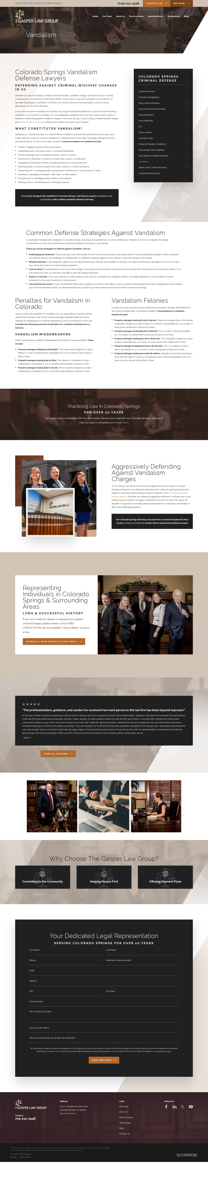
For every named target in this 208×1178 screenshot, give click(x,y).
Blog (121, 1128)
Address (33, 981)
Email (31, 971)
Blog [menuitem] (186, 16)
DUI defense (174, 493)
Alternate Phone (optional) (118, 960)
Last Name (111, 950)
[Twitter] (183, 1107)
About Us (123, 1112)
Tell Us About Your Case (40, 1012)
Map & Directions (68, 1113)
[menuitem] (163, 91)
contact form (121, 422)
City (31, 991)
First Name (34, 950)
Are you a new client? (39, 1028)
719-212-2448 (25, 1118)
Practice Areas (36, 1001)
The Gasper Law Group (33, 122)
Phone (32, 960)
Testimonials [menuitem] (173, 16)
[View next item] (37, 754)
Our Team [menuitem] (107, 16)
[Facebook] (166, 1107)
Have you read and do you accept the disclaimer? (52, 1038)
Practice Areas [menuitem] (136, 16)
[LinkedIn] (174, 1107)
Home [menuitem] (95, 16)
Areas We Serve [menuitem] (155, 16)
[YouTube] (191, 1107)
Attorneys (124, 1106)
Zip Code (110, 991)
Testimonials (125, 1123)
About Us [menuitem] (120, 16)
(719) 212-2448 (128, 3)
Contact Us (124, 1134)
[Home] (36, 16)
